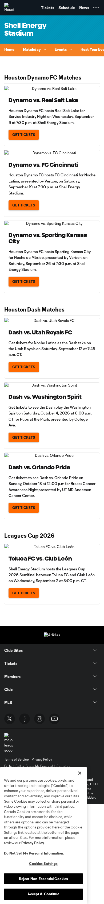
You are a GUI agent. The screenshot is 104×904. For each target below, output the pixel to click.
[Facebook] (24, 719)
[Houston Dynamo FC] (9, 8)
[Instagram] (39, 719)
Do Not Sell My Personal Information (33, 853)
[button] (96, 7)
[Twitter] (9, 719)
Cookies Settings (43, 863)
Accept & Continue (43, 894)
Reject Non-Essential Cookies (43, 879)
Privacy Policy (32, 843)
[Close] (80, 773)
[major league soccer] (8, 743)
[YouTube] (54, 719)
